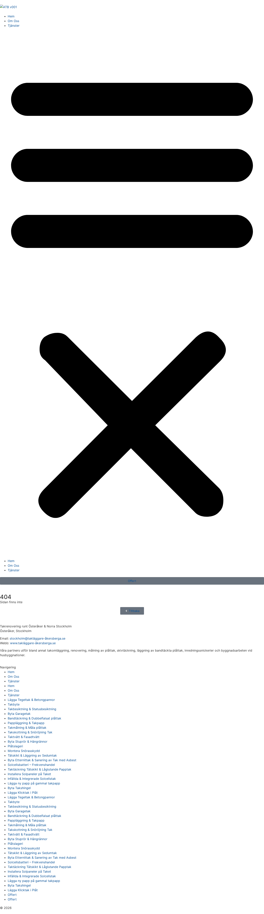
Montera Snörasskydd (24, 751)
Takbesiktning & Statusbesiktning (32, 709)
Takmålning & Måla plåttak (27, 727)
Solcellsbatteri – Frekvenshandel (31, 765)
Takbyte (14, 704)
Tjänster (14, 25)
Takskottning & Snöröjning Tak (30, 732)
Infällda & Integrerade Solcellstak (32, 779)
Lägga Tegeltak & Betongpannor (31, 700)
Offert (12, 895)
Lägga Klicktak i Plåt (23, 792)
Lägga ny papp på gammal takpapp (34, 783)
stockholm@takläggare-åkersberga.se (37, 638)
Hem (11, 16)
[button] (132, 293)
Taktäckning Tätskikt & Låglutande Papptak (39, 769)
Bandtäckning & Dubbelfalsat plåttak (34, 718)
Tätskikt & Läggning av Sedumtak (32, 755)
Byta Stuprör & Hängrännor (27, 741)
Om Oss (13, 21)
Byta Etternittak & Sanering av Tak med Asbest (42, 760)
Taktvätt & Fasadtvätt (23, 737)
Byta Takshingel (19, 788)
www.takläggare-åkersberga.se (33, 643)
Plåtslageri (15, 746)
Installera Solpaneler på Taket (29, 774)
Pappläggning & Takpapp (26, 723)
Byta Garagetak (19, 714)
